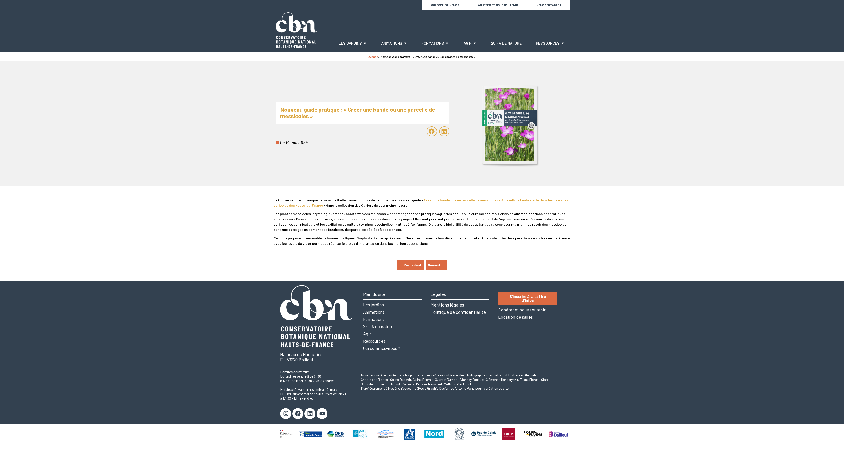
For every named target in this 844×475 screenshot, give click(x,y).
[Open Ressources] (563, 43)
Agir (367, 333)
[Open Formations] (447, 43)
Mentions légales (447, 304)
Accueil (373, 56)
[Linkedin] (309, 413)
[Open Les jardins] (365, 43)
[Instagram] (285, 413)
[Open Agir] (475, 43)
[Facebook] (297, 413)
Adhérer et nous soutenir (498, 5)
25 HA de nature (378, 326)
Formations (374, 319)
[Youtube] (321, 413)
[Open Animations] (405, 43)
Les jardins (373, 304)
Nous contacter (549, 5)
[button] (432, 131)
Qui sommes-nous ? (445, 5)
